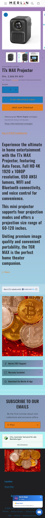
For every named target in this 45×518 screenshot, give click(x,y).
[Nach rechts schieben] (42, 58)
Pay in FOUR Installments (14, 133)
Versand (15, 80)
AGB (9, 516)
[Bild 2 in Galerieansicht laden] (22, 57)
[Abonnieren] (37, 425)
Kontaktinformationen (31, 516)
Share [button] (7, 272)
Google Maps (9, 486)
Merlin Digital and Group (21, 508)
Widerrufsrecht (17, 511)
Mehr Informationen (22, 444)
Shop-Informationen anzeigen (19, 123)
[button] (6, 3)
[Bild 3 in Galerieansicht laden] (34, 57)
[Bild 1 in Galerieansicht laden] (11, 57)
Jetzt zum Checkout (22, 107)
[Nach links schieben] (2, 58)
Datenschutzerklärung (34, 511)
